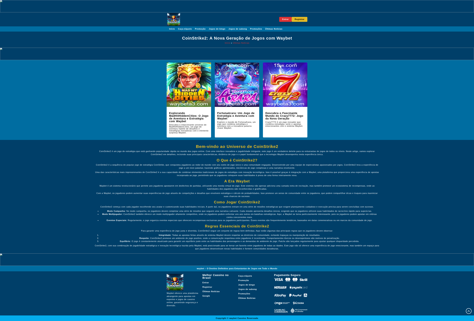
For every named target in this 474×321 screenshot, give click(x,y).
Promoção (200, 29)
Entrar (205, 283)
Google (206, 296)
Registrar (207, 287)
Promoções (256, 29)
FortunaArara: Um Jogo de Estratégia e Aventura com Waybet (236, 116)
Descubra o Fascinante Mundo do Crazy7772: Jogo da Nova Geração (284, 116)
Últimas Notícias (273, 29)
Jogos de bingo (217, 29)
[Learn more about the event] (237, 6)
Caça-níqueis (185, 29)
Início (172, 29)
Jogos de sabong (237, 29)
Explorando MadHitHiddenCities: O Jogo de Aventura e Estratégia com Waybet (188, 117)
